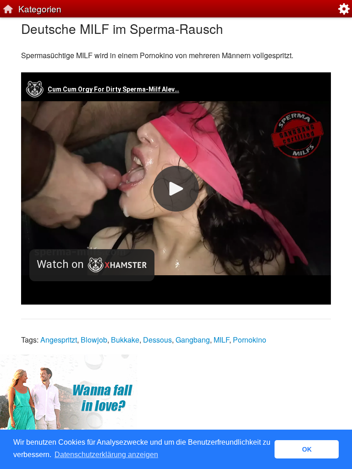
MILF (221, 339)
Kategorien (39, 8)
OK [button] (307, 449)
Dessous (157, 339)
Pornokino (249, 339)
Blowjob (94, 339)
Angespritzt (58, 339)
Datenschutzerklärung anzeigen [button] (106, 454)
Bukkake (125, 339)
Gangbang (193, 339)
